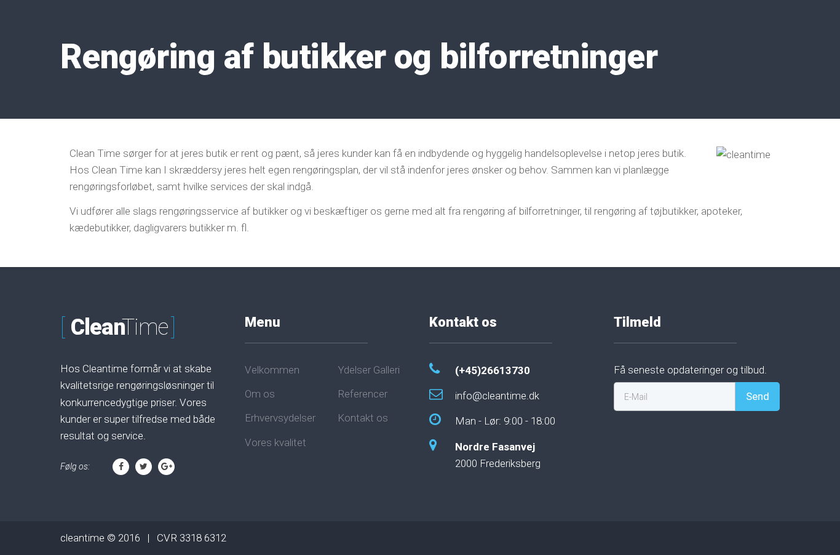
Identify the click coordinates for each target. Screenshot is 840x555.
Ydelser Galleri (369, 370)
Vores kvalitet (275, 442)
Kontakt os (363, 418)
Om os (260, 394)
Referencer (362, 394)
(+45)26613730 (492, 370)
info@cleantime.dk (497, 395)
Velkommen (272, 370)
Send (757, 396)
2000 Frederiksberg (498, 455)
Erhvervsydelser (280, 418)
